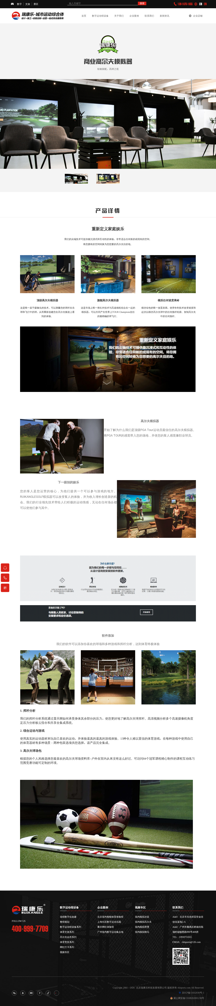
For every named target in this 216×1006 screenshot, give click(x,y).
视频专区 (64, 952)
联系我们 (149, 16)
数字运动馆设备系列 (70, 927)
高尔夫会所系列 (68, 937)
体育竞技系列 (67, 942)
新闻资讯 (164, 16)
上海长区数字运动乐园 (109, 922)
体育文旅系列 (67, 932)
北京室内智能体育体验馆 (110, 917)
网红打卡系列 (67, 947)
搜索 (142, 3)
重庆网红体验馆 (105, 927)
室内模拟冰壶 (142, 917)
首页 (84, 16)
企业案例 (134, 16)
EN (205, 4)
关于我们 (119, 16)
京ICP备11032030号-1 (193, 993)
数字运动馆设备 (100, 16)
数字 (19, 4)
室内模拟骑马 (142, 932)
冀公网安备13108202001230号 (188, 998)
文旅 (27, 4)
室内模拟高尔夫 (143, 922)
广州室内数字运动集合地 (110, 932)
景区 (36, 4)
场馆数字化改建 (68, 917)
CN (200, 4)
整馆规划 (64, 922)
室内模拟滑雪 (142, 927)
